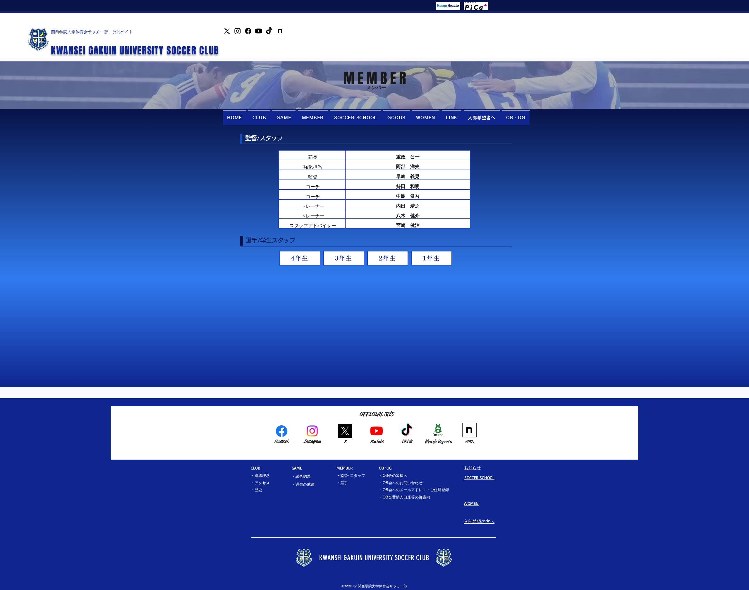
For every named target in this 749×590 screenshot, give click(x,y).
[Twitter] (227, 31)
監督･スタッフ (352, 475)
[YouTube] (259, 31)
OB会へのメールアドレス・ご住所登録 (416, 490)
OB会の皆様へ (395, 475)
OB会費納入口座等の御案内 (406, 497)
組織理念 (262, 475)
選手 (344, 483)
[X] (345, 431)
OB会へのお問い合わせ (402, 483)
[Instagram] (237, 31)
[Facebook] (248, 31)
